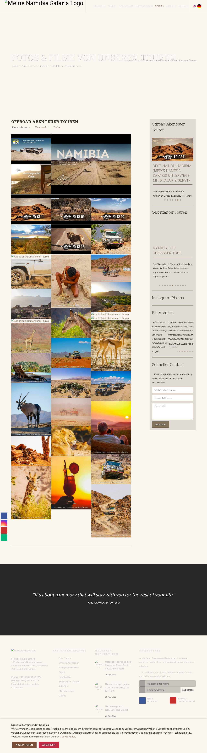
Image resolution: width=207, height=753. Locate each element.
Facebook (40, 127)
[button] (165, 200)
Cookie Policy (67, 736)
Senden (161, 419)
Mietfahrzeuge (66, 691)
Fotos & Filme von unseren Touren (151, 60)
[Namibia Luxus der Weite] (176, 230)
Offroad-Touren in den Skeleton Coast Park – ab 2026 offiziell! (118, 665)
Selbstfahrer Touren (69, 681)
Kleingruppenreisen (69, 667)
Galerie (62, 695)
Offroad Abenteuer (69, 662)
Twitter (57, 127)
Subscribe (188, 689)
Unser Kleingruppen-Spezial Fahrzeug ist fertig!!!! (117, 687)
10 (192, 346)
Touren (62, 672)
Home (128, 60)
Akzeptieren (24, 744)
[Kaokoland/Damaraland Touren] (111, 239)
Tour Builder (65, 676)
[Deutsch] (199, 5)
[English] (194, 5)
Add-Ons (63, 686)
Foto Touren (65, 658)
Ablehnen (49, 744)
